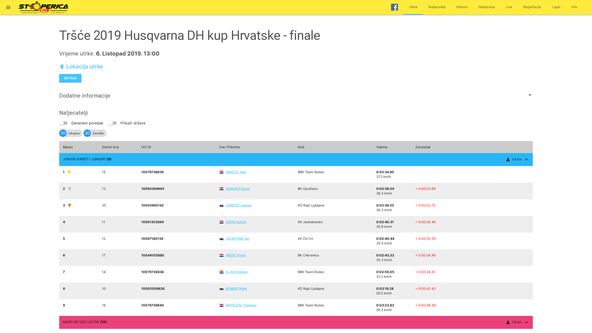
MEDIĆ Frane (232, 255)
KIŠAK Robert (233, 222)
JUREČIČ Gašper (235, 205)
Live (509, 7)
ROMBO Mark (233, 288)
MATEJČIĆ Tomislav (238, 305)
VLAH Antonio (233, 272)
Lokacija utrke (81, 66)
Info (574, 7)
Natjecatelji (437, 7)
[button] (8, 7)
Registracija (532, 7)
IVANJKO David (234, 189)
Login (556, 7)
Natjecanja (487, 7)
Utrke (413, 7)
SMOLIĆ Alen (232, 172)
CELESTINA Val (234, 238)
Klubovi (462, 7)
